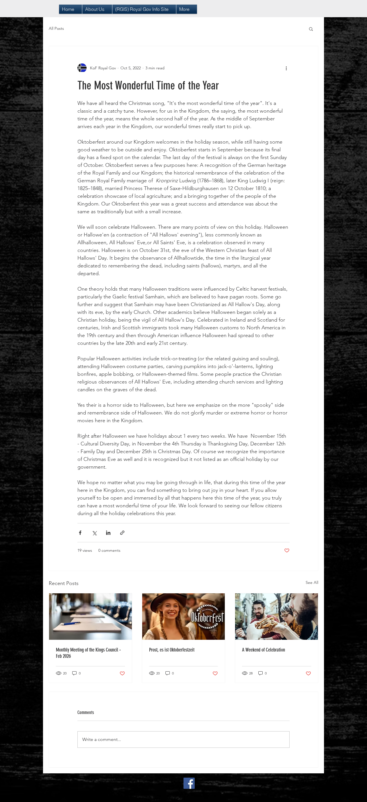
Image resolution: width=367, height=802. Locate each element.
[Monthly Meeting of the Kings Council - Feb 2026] (90, 616)
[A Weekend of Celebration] (276, 616)
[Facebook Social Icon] (189, 783)
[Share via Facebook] (80, 532)
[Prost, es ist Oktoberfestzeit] (183, 616)
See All (312, 582)
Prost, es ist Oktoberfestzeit (171, 650)
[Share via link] (122, 532)
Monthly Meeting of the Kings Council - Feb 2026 (88, 653)
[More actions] (286, 67)
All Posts (56, 28)
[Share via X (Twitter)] (94, 532)
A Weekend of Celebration (263, 650)
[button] (311, 28)
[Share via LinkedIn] (108, 532)
